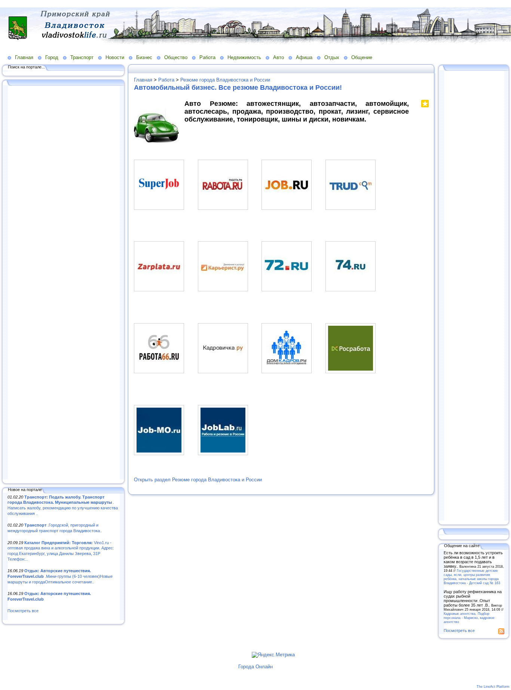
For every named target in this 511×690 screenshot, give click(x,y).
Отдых (331, 57)
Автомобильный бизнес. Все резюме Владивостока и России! (238, 87)
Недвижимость (244, 57)
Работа (207, 57)
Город (51, 57)
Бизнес (144, 57)
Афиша (304, 57)
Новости (114, 57)
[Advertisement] (63, 283)
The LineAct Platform (493, 687)
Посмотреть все (23, 610)
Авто (278, 57)
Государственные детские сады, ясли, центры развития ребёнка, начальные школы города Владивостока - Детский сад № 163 (472, 576)
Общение (361, 57)
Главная (24, 57)
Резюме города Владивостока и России (225, 80)
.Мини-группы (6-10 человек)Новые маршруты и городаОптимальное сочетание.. (60, 576)
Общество (175, 57)
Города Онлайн (255, 666)
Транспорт (82, 57)
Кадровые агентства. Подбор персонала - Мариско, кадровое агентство (469, 617)
